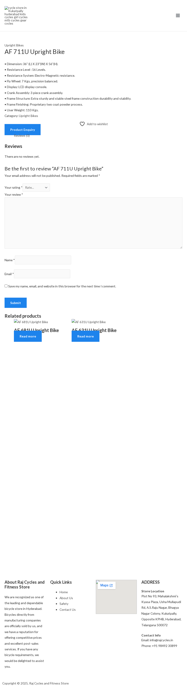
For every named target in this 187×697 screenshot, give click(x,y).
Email (9, 274)
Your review (14, 194)
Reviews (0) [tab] (22, 135)
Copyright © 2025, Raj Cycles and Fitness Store (35, 683)
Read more (28, 336)
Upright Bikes (14, 45)
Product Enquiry (22, 130)
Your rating (14, 187)
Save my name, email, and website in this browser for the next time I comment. (62, 286)
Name (10, 260)
